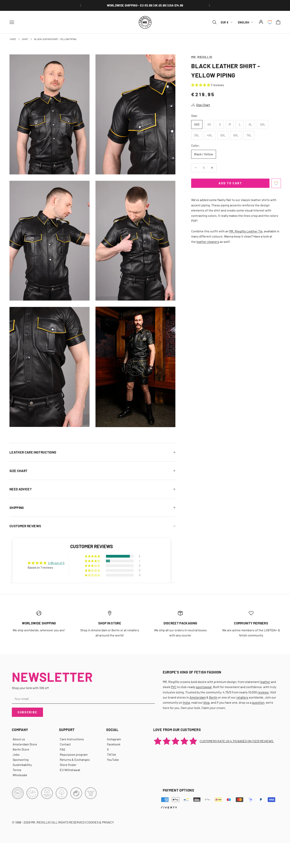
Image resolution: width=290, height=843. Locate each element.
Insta (186, 702)
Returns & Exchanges (75, 759)
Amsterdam (198, 697)
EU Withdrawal (70, 770)
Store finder (68, 765)
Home (13, 39)
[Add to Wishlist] (276, 183)
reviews (263, 692)
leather (265, 682)
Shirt (25, 39)
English (243, 22)
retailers (242, 697)
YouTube (113, 759)
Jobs (16, 754)
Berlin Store (21, 749)
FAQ (62, 749)
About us (19, 739)
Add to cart (230, 183)
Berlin (213, 697)
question (258, 702)
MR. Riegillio (201, 57)
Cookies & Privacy (100, 822)
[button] (201, 85)
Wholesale (20, 775)
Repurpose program (74, 754)
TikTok (111, 754)
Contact (65, 744)
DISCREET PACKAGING (180, 623)
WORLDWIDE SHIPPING (39, 623)
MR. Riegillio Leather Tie (246, 231)
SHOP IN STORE (109, 623)
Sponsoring (21, 759)
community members (251, 623)
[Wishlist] (270, 22)
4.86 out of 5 (56, 563)
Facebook (113, 744)
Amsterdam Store (25, 744)
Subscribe (27, 712)
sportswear (204, 687)
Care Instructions (72, 739)
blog (206, 702)
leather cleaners (207, 241)
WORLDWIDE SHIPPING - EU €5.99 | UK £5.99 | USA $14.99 (145, 3)
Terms (17, 770)
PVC (173, 687)
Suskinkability (22, 765)
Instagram (114, 739)
